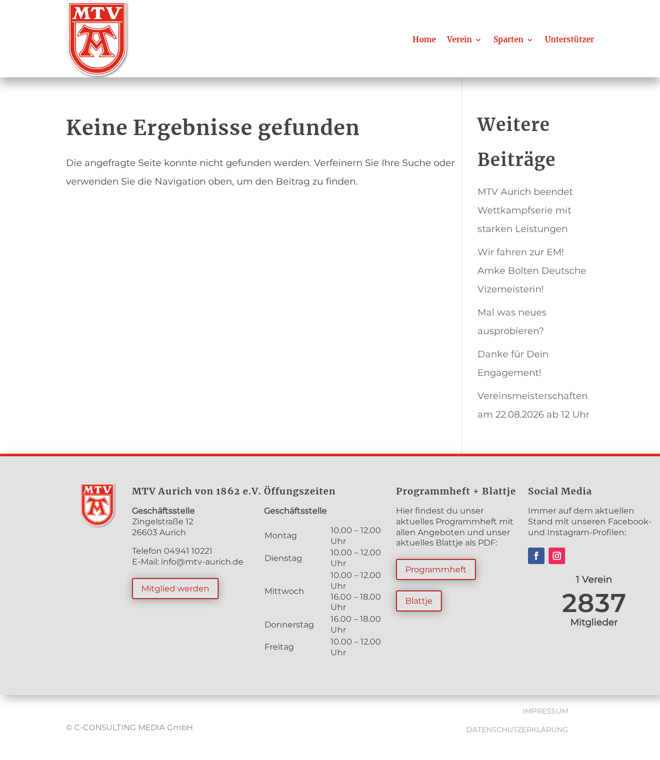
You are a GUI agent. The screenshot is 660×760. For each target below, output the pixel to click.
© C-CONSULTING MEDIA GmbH (129, 727)
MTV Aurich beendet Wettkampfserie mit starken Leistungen (525, 210)
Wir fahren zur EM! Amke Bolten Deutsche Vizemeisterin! (531, 270)
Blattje (419, 601)
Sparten (508, 39)
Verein (459, 39)
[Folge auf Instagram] (557, 556)
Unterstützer (569, 39)
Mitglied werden (175, 588)
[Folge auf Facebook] (536, 556)
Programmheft (436, 569)
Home (424, 39)
